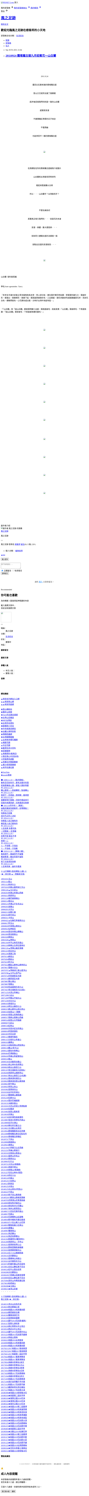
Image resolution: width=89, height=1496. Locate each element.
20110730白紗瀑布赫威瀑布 (12, 1117)
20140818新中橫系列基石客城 (13, 1220)
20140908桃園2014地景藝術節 (13, 1310)
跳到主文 (4, 24)
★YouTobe (5, 772)
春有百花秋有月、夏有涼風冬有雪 (15, 783)
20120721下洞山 (7, 1139)
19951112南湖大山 (8, 884)
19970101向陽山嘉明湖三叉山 (13, 887)
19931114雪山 (6, 882)
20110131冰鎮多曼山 (9, 1103)
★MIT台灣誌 (6, 720)
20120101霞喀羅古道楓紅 (11, 1137)
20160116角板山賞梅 (9, 1337)
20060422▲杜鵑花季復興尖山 (13, 920)
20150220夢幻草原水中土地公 (13, 1326)
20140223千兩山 (7, 1192)
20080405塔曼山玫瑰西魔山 (12, 1015)
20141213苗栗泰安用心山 (11, 1245)
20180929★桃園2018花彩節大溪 (14, 1420)
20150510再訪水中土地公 (11, 1329)
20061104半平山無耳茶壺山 (12, 943)
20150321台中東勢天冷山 (11, 1261)
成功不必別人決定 (8, 816)
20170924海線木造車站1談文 (12, 1362)
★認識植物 (5, 751)
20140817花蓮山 (7, 1214)
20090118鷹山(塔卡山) (10, 1048)
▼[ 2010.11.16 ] (7, 788)
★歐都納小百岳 (7, 726)
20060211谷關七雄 (8, 912)
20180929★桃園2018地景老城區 (14, 1418)
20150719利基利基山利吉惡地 (13, 1264)
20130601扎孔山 (7, 1161)
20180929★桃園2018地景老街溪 (14, 1412)
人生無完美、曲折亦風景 (11, 866)
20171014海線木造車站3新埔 (12, 1368)
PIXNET (27, 1464)
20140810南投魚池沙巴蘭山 (12, 1206)
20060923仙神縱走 (8, 929)
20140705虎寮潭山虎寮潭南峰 (13, 1200)
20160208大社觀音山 (9, 1272)
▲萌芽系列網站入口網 (10, 699)
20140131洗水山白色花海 (11, 1304)
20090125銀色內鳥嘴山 (10, 1051)
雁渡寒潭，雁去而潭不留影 (12, 857)
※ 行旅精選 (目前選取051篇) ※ (14, 1296)
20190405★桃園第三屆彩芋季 (13, 1429)
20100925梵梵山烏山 (9, 1087)
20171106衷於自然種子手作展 (13, 1382)
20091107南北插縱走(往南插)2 (13, 1070)
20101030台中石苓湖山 (10, 1092)
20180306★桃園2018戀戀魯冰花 (14, 1393)
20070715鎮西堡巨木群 (10, 979)
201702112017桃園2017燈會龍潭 (14, 1348)
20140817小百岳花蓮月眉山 (12, 1211)
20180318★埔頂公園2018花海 (13, 1401)
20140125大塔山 (7, 1186)
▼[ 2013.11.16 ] (7, 810)
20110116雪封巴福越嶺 (10, 1101)
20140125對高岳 (7, 1184)
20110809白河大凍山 (9, 1123)
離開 (13, 1491)
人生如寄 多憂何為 (8, 828)
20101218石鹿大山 (8, 1098)
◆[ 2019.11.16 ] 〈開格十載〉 (13, 851)
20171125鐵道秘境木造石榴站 (13, 1387)
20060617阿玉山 (7, 923)
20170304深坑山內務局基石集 (13, 1281)
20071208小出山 (7, 995)
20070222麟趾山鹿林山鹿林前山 (14, 965)
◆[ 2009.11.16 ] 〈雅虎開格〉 (13, 780)
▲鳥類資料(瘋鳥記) (9, 754)
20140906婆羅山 (7, 1228)
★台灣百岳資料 (7, 723)
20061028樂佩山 (7, 937)
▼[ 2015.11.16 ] (7, 826)
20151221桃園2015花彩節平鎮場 (14, 1335)
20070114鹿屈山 (7, 956)
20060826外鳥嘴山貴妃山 (11, 926)
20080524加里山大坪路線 (11, 1020)
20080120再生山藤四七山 (11, 1006)
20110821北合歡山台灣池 (11, 1128)
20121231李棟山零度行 (10, 1150)
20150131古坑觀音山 (9, 1256)
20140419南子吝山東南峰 (11, 1195)
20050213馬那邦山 (8, 896)
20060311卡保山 (7, 918)
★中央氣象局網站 (8, 729)
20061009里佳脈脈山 (9, 934)
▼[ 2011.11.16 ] (7, 792)
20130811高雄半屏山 (9, 1167)
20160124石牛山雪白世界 (11, 1269)
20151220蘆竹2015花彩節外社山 (14, 1332)
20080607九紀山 (7, 1023)
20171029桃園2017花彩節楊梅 (13, 1373)
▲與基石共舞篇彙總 (9, 762)
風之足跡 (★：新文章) (10, 1299)
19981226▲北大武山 (9, 890)
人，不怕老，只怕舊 (9, 848)
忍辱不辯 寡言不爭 (8, 836)
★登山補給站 (6, 709)
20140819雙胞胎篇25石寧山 (12, 1225)
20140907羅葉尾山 (8, 1231)
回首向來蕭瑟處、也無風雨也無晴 (15, 803)
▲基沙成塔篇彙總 (8, 765)
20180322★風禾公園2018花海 (13, 1404)
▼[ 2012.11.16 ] (7, 797)
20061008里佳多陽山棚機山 (12, 932)
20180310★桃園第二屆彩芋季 (13, 1396)
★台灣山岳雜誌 (7, 718)
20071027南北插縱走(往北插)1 (13, 990)
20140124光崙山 (7, 1178)
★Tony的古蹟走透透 (9, 715)
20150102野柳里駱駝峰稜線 (12, 1247)
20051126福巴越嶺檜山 (10, 898)
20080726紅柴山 (7, 1026)
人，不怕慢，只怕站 (9, 846)
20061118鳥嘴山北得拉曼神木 (13, 945)
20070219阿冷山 (7, 962)
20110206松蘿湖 (7, 1109)
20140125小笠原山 (8, 1181)
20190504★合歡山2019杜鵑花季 (14, 1432)
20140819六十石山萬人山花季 (13, 1222)
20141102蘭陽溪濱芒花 (10, 1315)
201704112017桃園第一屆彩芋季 (14, 1354)
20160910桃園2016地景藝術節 (13, 1346)
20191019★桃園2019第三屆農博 (14, 1434)
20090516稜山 (6, 1059)
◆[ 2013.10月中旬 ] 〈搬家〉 (12, 806)
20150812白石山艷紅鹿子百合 (13, 1267)
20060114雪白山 (7, 901)
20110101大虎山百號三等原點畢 (14, 1106)
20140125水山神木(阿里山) (11, 1189)
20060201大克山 (7, 909)
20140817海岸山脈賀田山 (11, 1209)
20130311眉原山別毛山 (10, 1156)
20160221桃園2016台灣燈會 (12, 1340)
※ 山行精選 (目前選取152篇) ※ (14, 871)
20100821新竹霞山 (8, 1084)
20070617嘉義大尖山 (9, 968)
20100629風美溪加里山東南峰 (13, 1081)
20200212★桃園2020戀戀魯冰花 (14, 1451)
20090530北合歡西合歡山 (11, 1062)
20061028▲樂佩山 (8, 940)
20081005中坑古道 (8, 1034)
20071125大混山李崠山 (10, 992)
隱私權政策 (57, 1464)
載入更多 (5, 559)
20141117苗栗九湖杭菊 (10, 1323)
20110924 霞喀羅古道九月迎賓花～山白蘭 (31, 55)
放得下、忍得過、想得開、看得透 (15, 795)
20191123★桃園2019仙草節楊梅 (14, 1445)
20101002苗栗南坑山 (9, 1089)
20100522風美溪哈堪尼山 (11, 1078)
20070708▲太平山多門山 (11, 973)
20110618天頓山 (7, 1114)
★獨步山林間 (6, 712)
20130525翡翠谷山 (8, 1159)
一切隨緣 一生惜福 (8, 831)
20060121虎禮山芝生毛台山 (12, 904)
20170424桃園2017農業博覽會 (13, 1357)
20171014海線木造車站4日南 (12, 1371)
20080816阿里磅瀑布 (9, 1031)
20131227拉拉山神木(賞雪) (11, 1173)
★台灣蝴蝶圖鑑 (7, 737)
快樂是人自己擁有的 (9, 821)
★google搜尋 (6, 775)
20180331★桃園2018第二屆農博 (14, 1407)
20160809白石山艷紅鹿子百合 (13, 1278)
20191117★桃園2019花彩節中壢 (14, 1437)
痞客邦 (17, 544)
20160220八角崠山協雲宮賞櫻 (13, 1275)
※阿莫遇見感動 (7, 759)
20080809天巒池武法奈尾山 (12, 1028)
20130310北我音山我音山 (11, 1153)
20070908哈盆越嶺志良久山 (12, 987)
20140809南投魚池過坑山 (11, 1203)
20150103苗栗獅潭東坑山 (11, 1250)
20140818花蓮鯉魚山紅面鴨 (12, 1217)
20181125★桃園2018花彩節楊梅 (14, 1423)
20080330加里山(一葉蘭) (11, 1012)
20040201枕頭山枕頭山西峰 (12, 893)
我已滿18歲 (6, 1491)
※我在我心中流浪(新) (10, 756)
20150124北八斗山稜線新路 (12, 1253)
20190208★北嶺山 (8, 1286)
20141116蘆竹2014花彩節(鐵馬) (13, 1321)
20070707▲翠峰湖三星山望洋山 (14, 970)
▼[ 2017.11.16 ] (7, 838)
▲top (3, 555)
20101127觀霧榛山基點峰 (11, 1095)
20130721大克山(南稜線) (11, 1164)
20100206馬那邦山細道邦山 (12, 1073)
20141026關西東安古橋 (10, 1312)
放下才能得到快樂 (8, 862)
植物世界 (19, 551)
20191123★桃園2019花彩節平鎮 (14, 1443)
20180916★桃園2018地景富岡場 (14, 1409)
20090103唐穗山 (7, 1042)
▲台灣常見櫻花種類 (9, 740)
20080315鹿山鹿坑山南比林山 (13, 1009)
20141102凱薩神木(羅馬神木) (12, 1239)
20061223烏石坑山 (8, 951)
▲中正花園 (5, 745)
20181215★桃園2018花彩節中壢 (14, 1426)
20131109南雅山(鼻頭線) (11, 1170)
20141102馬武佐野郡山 (10, 1236)
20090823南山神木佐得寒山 (12, 1065)
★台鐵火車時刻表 (8, 731)
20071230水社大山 (8, 1001)
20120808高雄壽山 (8, 1142)
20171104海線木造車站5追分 (12, 1376)
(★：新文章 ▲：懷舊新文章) (13, 874)
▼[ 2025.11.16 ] (7, 864)
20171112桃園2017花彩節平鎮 (13, 1384)
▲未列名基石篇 (7, 767)
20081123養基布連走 (9, 1037)
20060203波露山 (7, 907)
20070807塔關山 (7, 984)
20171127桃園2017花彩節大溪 (13, 1390)
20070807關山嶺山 (8, 981)
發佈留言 (5, 573)
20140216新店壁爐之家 (10, 1307)
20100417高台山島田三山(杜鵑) (13, 1076)
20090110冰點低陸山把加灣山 (13, 1045)
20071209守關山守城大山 (11, 998)
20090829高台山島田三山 (11, 1067)
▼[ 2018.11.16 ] (7, 843)
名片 (7, 46)
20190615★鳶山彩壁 (9, 1289)
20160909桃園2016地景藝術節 (13, 1343)
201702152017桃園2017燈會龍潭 (14, 1351)
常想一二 (4, 841)
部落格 (8, 43)
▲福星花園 (5, 742)
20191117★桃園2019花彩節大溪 (14, 1440)
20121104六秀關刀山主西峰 (12, 1148)
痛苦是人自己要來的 (9, 824)
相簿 (7, 40)
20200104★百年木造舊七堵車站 (14, 1448)
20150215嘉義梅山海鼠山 (11, 1258)
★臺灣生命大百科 (8, 748)
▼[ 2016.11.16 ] (7, 833)
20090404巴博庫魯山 (9, 1053)
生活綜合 (20, 36)
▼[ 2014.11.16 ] (7, 818)
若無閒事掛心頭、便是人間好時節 (15, 785)
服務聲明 (67, 1464)
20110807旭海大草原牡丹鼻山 (13, 1120)
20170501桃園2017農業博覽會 (13, 1360)
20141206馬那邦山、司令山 (12, 1242)
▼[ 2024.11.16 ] (7, 859)
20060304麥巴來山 (8, 915)
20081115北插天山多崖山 (11, 1040)
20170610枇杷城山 (8, 1283)
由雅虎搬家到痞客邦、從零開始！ (15, 808)
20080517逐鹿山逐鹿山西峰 (12, 1017)
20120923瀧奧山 (7, 1145)
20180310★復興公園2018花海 (13, 1398)
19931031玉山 (6, 879)
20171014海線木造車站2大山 (12, 1365)
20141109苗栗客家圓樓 (10, 1318)
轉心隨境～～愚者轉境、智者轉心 (15, 790)
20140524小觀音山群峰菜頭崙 (13, 1197)
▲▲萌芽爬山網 (7, 702)
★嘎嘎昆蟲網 (6, 734)
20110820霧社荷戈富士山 (11, 1125)
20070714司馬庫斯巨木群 (11, 976)
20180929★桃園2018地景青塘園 (14, 1415)
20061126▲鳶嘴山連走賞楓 (12, 948)
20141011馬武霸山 (8, 1233)
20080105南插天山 (8, 1004)
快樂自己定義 (6, 813)
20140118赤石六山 (8, 1175)
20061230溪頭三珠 (8, 954)
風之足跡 (8, 18)
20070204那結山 (7, 959)
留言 (23, 544)
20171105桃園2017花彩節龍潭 (13, 1379)
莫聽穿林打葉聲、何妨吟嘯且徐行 (15, 800)
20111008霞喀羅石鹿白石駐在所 (14, 1134)
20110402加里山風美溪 (10, 1112)
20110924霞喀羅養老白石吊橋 (13, 1131)
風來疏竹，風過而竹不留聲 (12, 854)
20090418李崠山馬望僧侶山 (12, 1056)
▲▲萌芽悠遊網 (7, 704)
